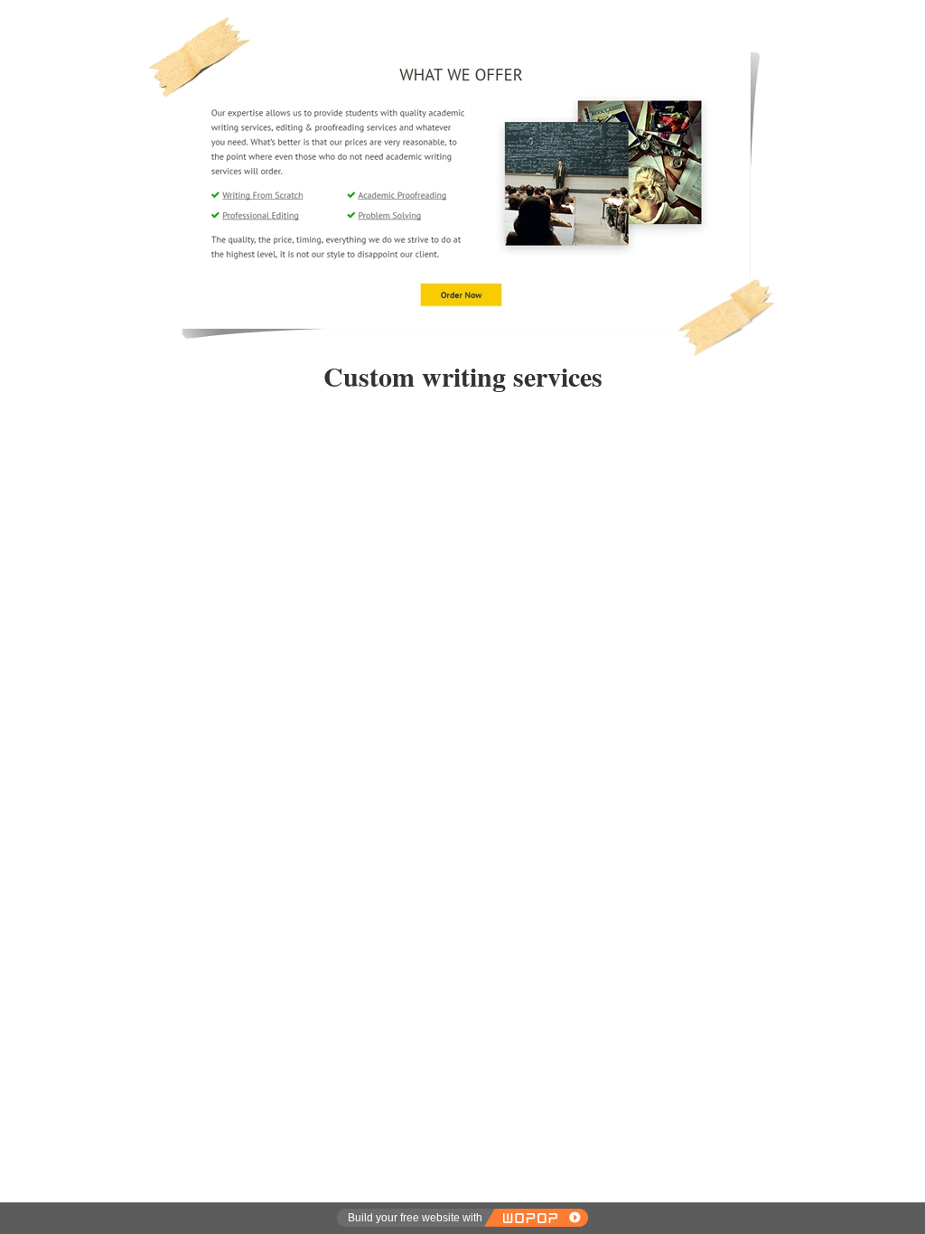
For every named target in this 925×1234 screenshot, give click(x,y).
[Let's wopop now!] (535, 1218)
